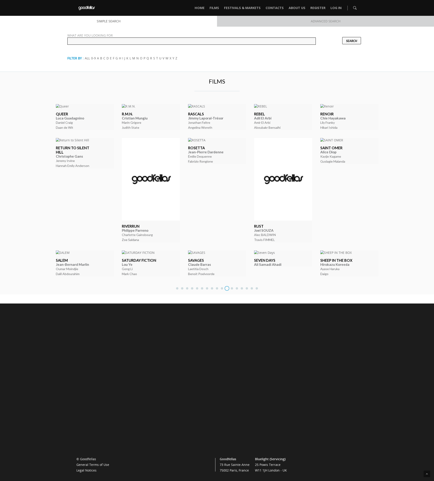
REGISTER (318, 8)
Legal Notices (86, 470)
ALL (87, 58)
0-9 (93, 58)
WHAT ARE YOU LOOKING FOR (90, 35)
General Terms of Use (92, 464)
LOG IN (336, 8)
